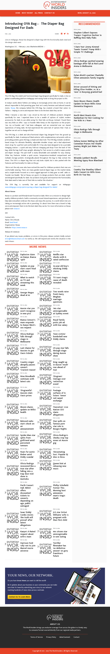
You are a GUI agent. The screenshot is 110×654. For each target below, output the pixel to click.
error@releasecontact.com (15, 238)
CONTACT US (49, 13)
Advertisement (64, 637)
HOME (17, 13)
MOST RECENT (27, 13)
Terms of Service (36, 637)
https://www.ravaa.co (19, 227)
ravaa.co (17, 208)
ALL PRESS (39, 13)
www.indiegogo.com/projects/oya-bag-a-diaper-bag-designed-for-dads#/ (31, 187)
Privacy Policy (51, 637)
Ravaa (13, 108)
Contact (76, 637)
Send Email (13, 222)
